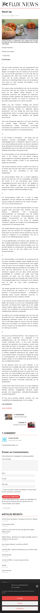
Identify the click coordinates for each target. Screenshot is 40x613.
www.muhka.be (7, 408)
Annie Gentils (13, 438)
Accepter (20, 598)
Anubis (4, 565)
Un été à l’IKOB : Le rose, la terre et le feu (15, 560)
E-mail (4, 479)
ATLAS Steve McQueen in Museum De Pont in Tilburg (19, 519)
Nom (3, 473)
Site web (5, 484)
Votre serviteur (6, 570)
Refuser (20, 603)
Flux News (16, 15)
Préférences (20, 608)
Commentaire (6, 459)
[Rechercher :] (20, 508)
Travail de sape (6, 555)
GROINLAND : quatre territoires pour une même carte (19, 549)
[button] (37, 586)
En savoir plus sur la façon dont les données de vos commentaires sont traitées (19, 501)
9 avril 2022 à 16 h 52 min (14, 440)
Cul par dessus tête (8, 524)
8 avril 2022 (7, 15)
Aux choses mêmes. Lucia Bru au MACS (15, 544)
